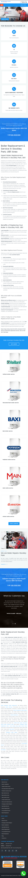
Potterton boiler (10, 724)
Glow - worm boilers (11, 726)
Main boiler (11, 729)
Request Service (5, 19)
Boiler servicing (9, 707)
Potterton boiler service (6, 790)
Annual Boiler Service (6, 810)
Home (3, 818)
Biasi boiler (18, 726)
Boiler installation (4, 705)
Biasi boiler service (5, 795)
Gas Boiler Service (5, 806)
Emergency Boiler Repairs (7, 804)
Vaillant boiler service (6, 786)
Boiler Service (4, 782)
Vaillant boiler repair (18, 722)
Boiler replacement (13, 705)
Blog (3, 836)
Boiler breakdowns (14, 715)
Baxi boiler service (5, 793)
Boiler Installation (5, 784)
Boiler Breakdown (5, 812)
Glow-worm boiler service (7, 801)
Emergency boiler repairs (11, 732)
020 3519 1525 (15, 135)
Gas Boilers (3, 749)
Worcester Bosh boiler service (8, 788)
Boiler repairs (24, 710)
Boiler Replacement (6, 808)
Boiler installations (17, 710)
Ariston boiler (24, 726)
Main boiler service (5, 797)
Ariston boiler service (6, 799)
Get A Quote (14, 344)
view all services (14, 523)
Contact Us (3, 564)
